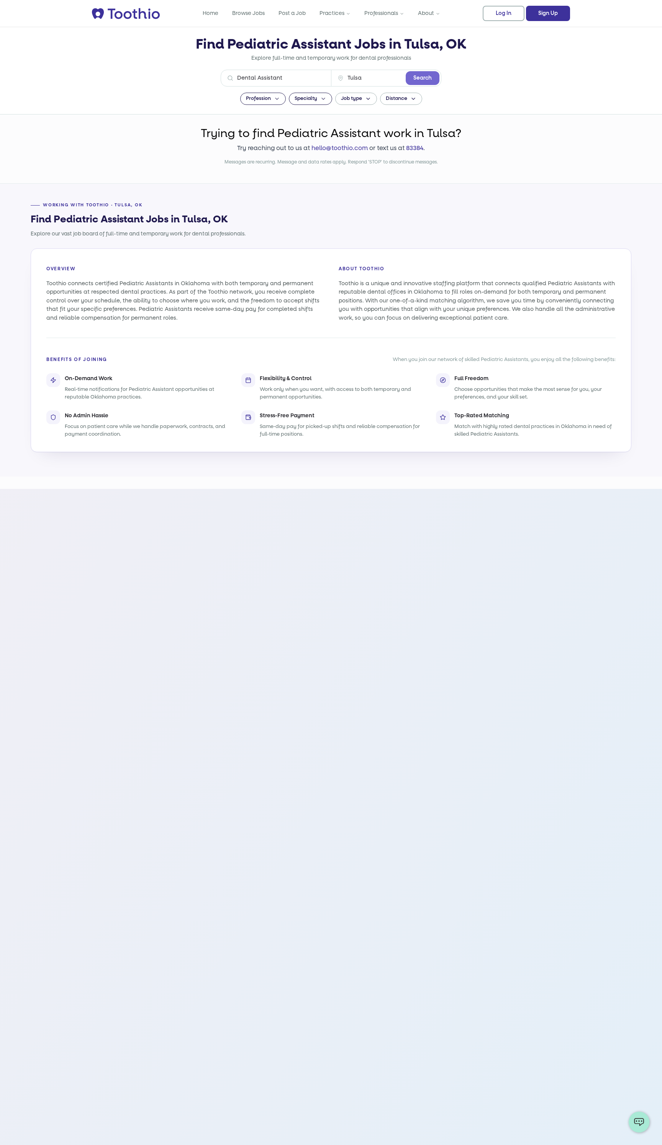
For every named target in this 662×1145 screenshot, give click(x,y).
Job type (351, 98)
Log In (503, 13)
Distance (396, 98)
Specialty (306, 98)
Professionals (381, 13)
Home (210, 13)
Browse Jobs (248, 13)
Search (422, 78)
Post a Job (292, 13)
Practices (332, 13)
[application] (639, 1122)
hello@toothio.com (339, 148)
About (426, 13)
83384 (414, 148)
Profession (258, 98)
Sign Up (548, 13)
